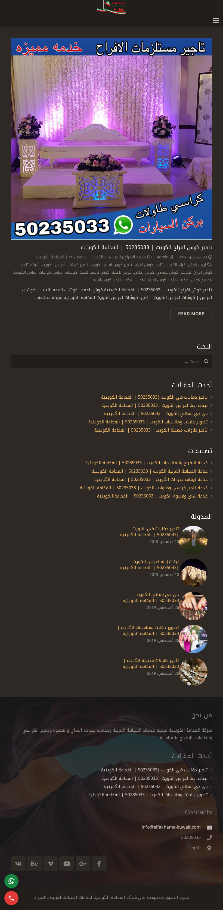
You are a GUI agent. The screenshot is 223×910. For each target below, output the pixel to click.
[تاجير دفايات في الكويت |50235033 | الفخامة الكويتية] (193, 540)
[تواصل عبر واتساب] (11, 881)
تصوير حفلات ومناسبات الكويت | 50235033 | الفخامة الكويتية (148, 422)
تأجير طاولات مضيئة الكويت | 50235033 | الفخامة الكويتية (151, 430)
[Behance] (34, 863)
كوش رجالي (144, 272)
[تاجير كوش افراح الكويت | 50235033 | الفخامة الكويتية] (111, 139)
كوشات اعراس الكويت (32, 272)
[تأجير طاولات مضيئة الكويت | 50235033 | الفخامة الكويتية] (193, 672)
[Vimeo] (50, 863)
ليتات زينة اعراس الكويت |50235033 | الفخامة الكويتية (154, 405)
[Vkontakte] (18, 863)
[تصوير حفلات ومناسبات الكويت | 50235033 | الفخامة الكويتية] (193, 639)
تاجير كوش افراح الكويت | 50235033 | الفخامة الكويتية (146, 247)
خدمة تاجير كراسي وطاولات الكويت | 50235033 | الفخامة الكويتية (144, 488)
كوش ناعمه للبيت (94, 272)
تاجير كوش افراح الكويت (111, 264)
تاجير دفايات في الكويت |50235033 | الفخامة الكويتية (154, 397)
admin (163, 257)
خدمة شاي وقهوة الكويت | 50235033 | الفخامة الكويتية (152, 496)
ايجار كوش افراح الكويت (185, 264)
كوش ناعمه (122, 272)
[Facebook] (99, 863)
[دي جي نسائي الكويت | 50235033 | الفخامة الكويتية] (193, 606)
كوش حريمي (167, 272)
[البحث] (206, 361)
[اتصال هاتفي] (11, 898)
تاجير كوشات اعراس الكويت (65, 264)
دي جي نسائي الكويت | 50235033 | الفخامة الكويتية (156, 413)
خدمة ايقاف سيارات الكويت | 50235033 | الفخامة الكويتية (151, 479)
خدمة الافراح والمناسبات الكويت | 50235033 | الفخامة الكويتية (90, 257)
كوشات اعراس (65, 272)
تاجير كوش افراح (149, 264)
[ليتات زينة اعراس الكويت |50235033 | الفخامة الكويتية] (193, 573)
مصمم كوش (201, 280)
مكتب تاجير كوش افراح (112, 280)
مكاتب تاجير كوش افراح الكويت (161, 280)
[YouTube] (66, 863)
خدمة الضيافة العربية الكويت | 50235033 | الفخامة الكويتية (150, 471)
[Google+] (83, 863)
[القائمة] (216, 20)
